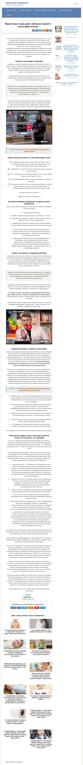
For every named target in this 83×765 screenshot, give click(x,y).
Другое (9, 15)
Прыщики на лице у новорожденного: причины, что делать (67, 83)
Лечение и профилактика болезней (45, 10)
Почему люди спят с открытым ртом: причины (71, 75)
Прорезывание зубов (65, 10)
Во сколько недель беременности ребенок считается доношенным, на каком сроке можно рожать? (71, 58)
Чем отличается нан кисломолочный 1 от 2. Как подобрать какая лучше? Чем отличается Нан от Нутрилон (71, 48)
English (76, 4)
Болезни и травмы (25, 10)
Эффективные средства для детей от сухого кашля (71, 67)
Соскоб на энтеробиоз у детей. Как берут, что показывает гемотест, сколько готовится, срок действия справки (71, 29)
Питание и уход (11, 10)
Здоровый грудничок (16, 2)
